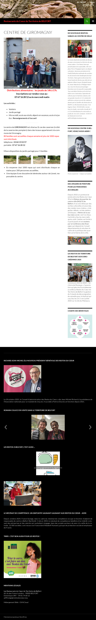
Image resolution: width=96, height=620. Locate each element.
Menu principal (93, 21)
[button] (5, 427)
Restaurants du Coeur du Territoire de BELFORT (27, 21)
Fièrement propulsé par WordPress (15, 617)
